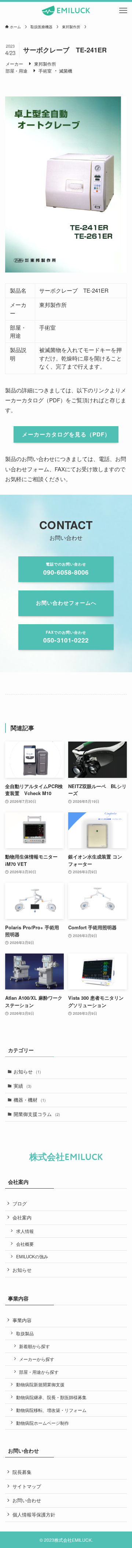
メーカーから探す (36, 1359)
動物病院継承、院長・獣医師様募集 (51, 1397)
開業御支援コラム (37, 1113)
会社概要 (25, 1244)
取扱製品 (25, 1333)
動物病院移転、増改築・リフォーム (51, 1410)
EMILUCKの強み (32, 1256)
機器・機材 (30, 1099)
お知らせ (27, 1071)
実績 (23, 1085)
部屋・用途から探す (39, 1372)
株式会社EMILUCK (66, 1157)
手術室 (45, 70)
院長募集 (22, 1471)
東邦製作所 (45, 64)
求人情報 (25, 1231)
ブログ (19, 1203)
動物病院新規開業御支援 (40, 1384)
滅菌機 (65, 70)
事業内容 (22, 1320)
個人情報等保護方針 (33, 1514)
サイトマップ (26, 1486)
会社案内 (22, 1217)
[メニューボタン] (123, 10)
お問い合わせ (26, 1500)
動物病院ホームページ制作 (42, 1423)
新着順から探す (34, 1346)
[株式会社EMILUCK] (66, 10)
